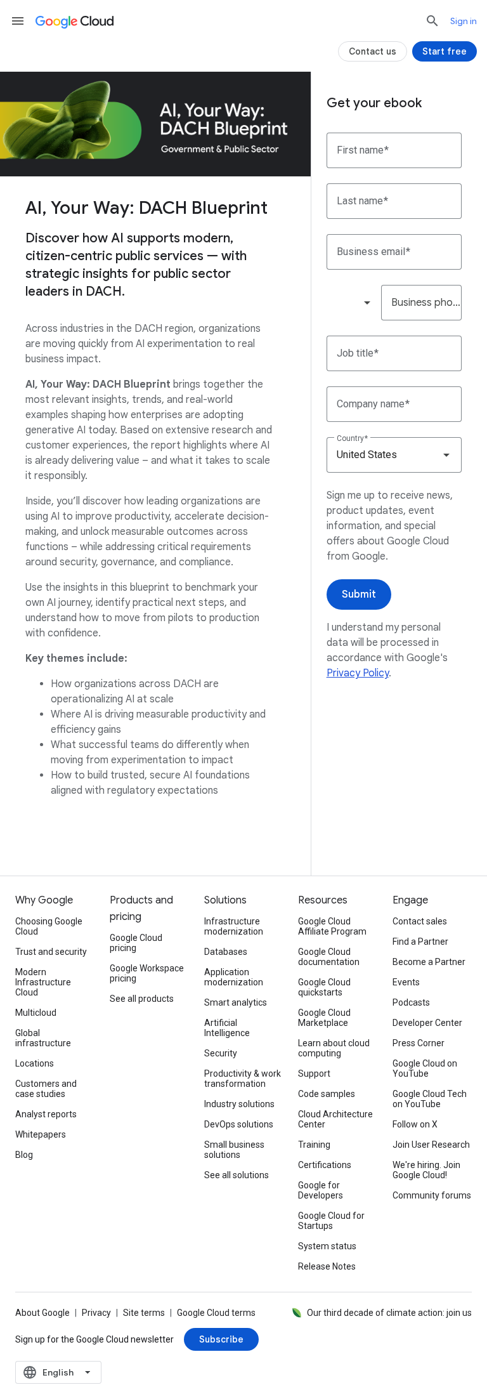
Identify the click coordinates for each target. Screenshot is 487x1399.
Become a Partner (429, 962)
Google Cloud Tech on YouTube (430, 1099)
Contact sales (420, 921)
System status (327, 1246)
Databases (225, 952)
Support (314, 1073)
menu (17, 21)
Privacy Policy (358, 673)
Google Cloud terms (216, 1313)
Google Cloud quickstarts (324, 987)
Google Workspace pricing (147, 973)
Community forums (432, 1195)
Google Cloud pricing (136, 943)
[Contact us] (372, 51)
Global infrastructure (43, 1038)
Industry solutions (239, 1104)
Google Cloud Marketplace (324, 1018)
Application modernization (233, 977)
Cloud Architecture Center (335, 1119)
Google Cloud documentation (329, 957)
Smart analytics (235, 1002)
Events (406, 982)
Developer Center (427, 1023)
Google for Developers (320, 1190)
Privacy (96, 1313)
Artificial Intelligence (227, 1028)
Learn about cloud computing (334, 1048)
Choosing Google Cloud (48, 926)
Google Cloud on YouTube (425, 1068)
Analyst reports (46, 1114)
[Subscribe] (221, 1339)
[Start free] (444, 51)
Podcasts (411, 1002)
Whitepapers (40, 1134)
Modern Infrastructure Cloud (43, 982)
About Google (42, 1313)
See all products (142, 999)
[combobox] (353, 302)
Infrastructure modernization (233, 926)
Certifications (324, 1165)
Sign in (463, 21)
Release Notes (327, 1266)
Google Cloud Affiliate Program (332, 926)
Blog (24, 1155)
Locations (34, 1063)
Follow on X (415, 1124)
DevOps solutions (238, 1124)
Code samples (326, 1094)
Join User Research (431, 1145)
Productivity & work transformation (242, 1078)
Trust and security (51, 952)
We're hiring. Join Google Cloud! (426, 1170)
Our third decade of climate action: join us (389, 1313)
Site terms (144, 1313)
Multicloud (35, 1013)
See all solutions (236, 1175)
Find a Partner (420, 941)
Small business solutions (234, 1150)
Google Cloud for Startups (331, 1221)
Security (220, 1053)
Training (314, 1145)
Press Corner (419, 1043)
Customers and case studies (46, 1089)
